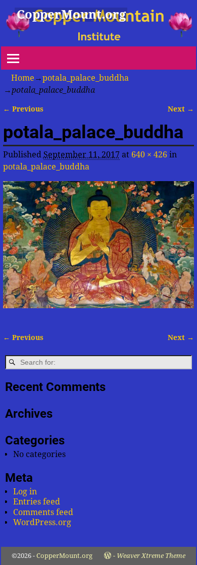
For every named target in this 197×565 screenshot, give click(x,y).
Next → (181, 109)
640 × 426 (149, 154)
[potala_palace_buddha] (98, 250)
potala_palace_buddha (85, 78)
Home (22, 78)
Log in (25, 491)
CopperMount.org (71, 15)
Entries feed (36, 501)
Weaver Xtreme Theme (151, 555)
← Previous (23, 109)
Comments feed (43, 512)
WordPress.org (42, 522)
